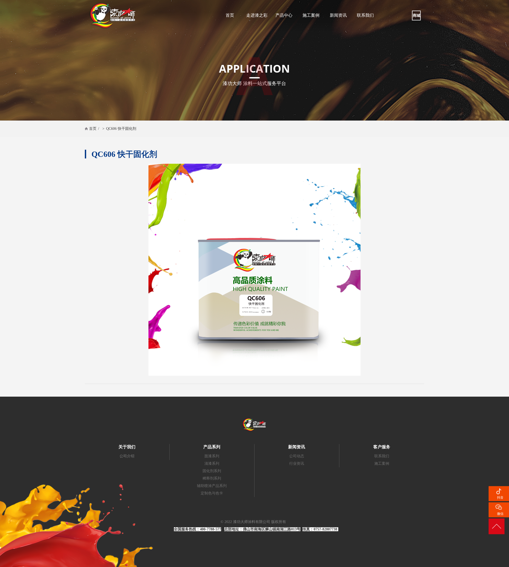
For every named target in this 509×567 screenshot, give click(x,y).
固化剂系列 (212, 471)
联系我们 (365, 15)
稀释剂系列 (212, 478)
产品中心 (283, 15)
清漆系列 (211, 464)
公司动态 (296, 456)
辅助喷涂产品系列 (212, 486)
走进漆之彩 (256, 15)
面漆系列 (211, 456)
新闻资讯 (338, 15)
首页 (230, 15)
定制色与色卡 (212, 493)
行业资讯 (296, 464)
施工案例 (310, 15)
